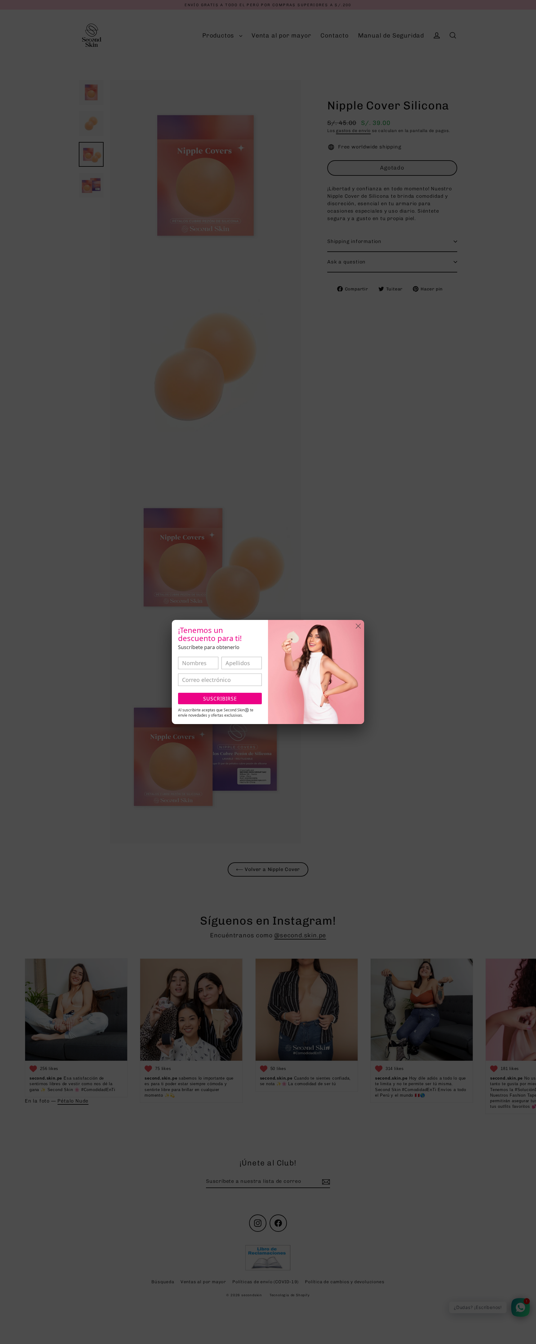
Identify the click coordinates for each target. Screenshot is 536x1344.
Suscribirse (220, 698)
